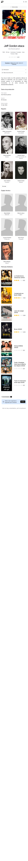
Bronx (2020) (18, 329)
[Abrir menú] (26, 2)
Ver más (4, 186)
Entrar (22, 401)
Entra (12, 63)
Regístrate (7, 63)
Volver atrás (15, 7)
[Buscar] (23, 1)
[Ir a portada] (2, 2)
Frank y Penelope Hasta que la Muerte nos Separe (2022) (20, 364)
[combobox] (14, 69)
